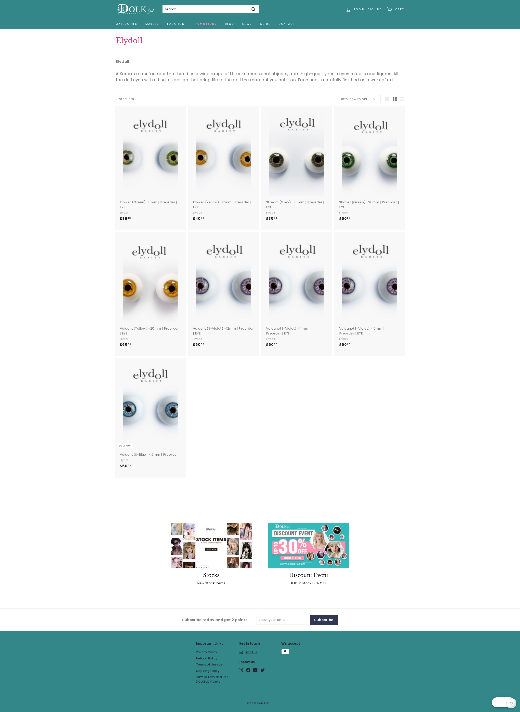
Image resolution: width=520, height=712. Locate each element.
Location (176, 24)
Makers (152, 24)
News (247, 24)
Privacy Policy (206, 652)
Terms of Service (209, 664)
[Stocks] (211, 545)
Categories (126, 24)
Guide (265, 24)
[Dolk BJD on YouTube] (255, 670)
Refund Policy (206, 658)
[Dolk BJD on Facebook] (248, 670)
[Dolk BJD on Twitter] (263, 670)
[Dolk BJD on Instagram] (241, 670)
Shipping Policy (207, 671)
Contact (286, 24)
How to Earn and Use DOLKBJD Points (212, 679)
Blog (229, 24)
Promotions (205, 24)
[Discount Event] (308, 545)
